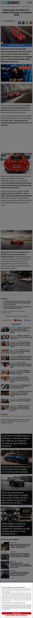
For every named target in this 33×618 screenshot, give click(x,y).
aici (16, 597)
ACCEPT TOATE (17, 613)
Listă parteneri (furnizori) (5, 610)
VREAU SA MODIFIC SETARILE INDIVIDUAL (16, 615)
